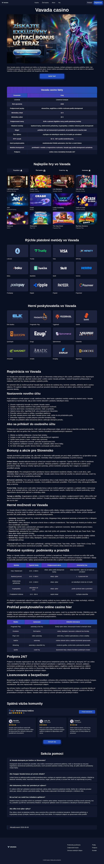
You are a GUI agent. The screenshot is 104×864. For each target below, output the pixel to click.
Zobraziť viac (52, 741)
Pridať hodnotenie (87, 711)
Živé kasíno (39, 170)
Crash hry (62, 170)
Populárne (16, 170)
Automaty (85, 170)
